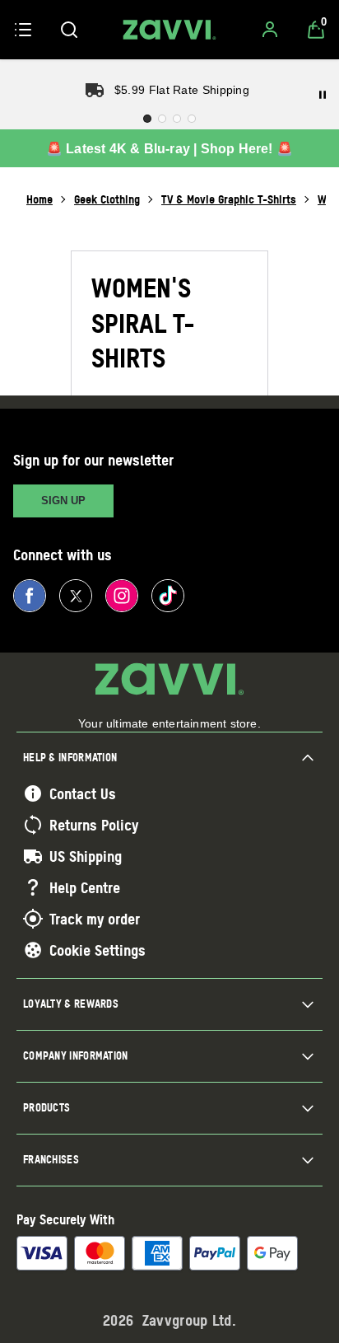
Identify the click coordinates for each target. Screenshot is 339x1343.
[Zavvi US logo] (169, 30)
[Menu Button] (23, 30)
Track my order (94, 919)
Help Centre (84, 887)
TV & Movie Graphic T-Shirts (228, 199)
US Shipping (85, 856)
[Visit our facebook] (29, 595)
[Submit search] (69, 30)
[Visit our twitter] (75, 595)
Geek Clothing (107, 199)
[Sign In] (270, 30)
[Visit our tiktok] (167, 595)
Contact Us (82, 793)
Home (39, 199)
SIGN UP (63, 500)
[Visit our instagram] (121, 595)
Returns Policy (93, 825)
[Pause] (322, 95)
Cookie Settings (97, 950)
